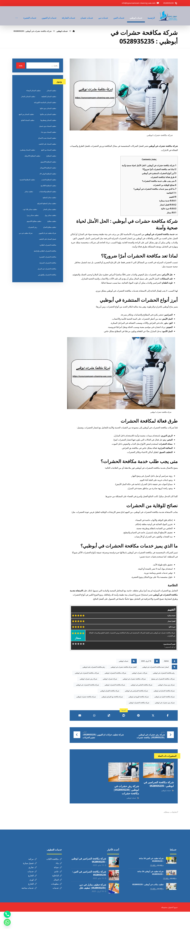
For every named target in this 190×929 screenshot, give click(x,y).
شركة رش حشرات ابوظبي (88, 679)
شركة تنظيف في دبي (25, 233)
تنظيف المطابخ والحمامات (47, 191)
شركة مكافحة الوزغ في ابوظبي (138, 697)
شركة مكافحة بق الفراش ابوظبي (112, 697)
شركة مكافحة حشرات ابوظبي (86, 697)
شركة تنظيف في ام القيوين (47, 233)
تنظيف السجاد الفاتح (27, 120)
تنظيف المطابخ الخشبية (27, 180)
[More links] (16, 14)
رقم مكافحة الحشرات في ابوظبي (164, 673)
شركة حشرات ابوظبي (110, 679)
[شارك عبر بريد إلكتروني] (79, 715)
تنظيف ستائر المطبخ (49, 197)
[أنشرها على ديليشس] (109, 715)
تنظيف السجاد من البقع (48, 150)
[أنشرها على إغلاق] (153, 715)
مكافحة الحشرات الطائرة (48, 245)
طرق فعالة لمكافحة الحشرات (163, 177)
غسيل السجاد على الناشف (47, 239)
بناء (57, 863)
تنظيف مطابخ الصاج (49, 227)
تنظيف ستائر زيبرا (33, 215)
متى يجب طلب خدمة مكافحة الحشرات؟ (159, 181)
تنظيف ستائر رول (50, 215)
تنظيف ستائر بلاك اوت (30, 209)
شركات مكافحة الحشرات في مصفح (163, 679)
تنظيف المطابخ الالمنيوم (48, 162)
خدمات (31, 871)
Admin (166, 661)
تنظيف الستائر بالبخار (28, 96)
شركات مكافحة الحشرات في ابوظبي (87, 673)
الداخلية (55, 875)
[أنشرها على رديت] (123, 715)
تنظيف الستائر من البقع (26, 114)
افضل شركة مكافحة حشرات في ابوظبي (123, 667)
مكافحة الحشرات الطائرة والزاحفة (45, 251)
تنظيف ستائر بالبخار (49, 209)
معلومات (55, 883)
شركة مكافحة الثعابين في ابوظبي (141, 685)
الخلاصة (171, 193)
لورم (32, 879)
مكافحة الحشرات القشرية (47, 257)
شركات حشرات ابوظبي (139, 673)
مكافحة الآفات (52, 859)
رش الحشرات (32, 227)
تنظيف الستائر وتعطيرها (48, 120)
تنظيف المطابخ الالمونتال (48, 168)
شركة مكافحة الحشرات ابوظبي (115, 685)
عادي (56, 871)
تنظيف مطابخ (51, 221)
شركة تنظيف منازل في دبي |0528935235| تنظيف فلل (92, 886)
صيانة (56, 867)
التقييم (172, 196)
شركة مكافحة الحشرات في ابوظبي (87, 685)
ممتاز (171, 212)
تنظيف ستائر (29, 191)
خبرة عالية (168, 208)
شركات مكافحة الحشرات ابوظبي (115, 673)
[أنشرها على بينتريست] (138, 715)
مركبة (31, 859)
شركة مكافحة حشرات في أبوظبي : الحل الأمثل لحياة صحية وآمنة (149, 165)
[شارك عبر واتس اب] (94, 715)
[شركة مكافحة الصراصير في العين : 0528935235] (114, 875)
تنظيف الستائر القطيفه (48, 96)
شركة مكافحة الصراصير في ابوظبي (136, 691)
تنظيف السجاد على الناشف (47, 144)
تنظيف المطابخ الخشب (48, 180)
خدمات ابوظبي (123, 661)
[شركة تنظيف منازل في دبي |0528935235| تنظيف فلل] (114, 888)
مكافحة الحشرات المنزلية (47, 263)
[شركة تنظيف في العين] (168, 16)
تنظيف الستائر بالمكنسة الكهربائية (45, 102)
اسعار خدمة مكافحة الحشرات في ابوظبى (155, 667)
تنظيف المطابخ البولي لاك (47, 174)
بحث (20, 65)
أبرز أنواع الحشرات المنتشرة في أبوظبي (159, 173)
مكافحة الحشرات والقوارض (47, 275)
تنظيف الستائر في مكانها (48, 114)
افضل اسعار (168, 204)
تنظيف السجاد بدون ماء (48, 132)
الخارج (31, 875)
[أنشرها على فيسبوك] (167, 715)
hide (154, 159)
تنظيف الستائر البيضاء (33, 90)
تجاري (31, 867)
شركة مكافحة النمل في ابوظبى (164, 697)
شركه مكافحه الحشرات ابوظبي (139, 703)
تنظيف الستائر (51, 90)
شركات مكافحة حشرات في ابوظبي (134, 679)
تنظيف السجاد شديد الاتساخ (47, 138)
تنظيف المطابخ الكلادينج (48, 185)
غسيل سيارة (28, 863)
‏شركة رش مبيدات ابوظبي (166, 685)
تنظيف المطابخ (51, 156)
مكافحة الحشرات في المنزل (47, 269)
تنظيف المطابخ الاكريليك (32, 156)
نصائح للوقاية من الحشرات (164, 185)
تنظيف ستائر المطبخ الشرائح (46, 203)
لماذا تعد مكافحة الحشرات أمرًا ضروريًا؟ (159, 169)
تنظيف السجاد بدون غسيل (47, 126)
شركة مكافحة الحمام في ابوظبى (164, 691)
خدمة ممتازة (167, 200)
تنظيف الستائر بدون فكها (48, 108)
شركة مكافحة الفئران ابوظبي (109, 691)
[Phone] (7, 914)
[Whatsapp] (7, 922)
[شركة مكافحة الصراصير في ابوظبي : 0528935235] (114, 862)
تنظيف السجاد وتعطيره (27, 150)
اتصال (56, 879)
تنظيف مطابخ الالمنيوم (34, 221)
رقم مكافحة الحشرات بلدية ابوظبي (93, 667)
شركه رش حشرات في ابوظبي (165, 703)
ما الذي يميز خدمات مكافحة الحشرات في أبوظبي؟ (155, 189)
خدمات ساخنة (28, 888)
